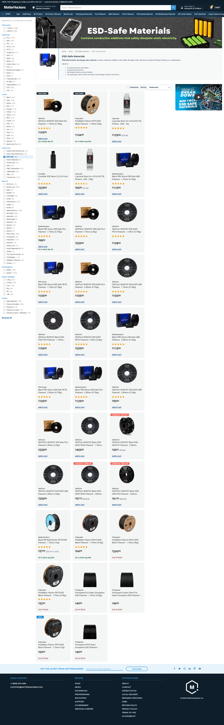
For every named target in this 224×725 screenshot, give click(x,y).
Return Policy (129, 705)
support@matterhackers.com (26, 687)
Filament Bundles (15, 304)
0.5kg (10, 280)
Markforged (12, 219)
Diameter (6, 25)
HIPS (9, 76)
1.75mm (12, 28)
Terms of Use (129, 712)
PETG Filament (128, 14)
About (125, 683)
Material (6, 35)
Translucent (13, 177)
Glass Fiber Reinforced (16, 154)
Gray (10, 100)
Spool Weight (8, 277)
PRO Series (12, 234)
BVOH (10, 73)
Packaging (7, 267)
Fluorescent (12, 163)
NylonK (10, 228)
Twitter (179, 668)
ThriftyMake (13, 257)
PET (9, 44)
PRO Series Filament (145, 14)
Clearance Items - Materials (18, 313)
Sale (18, 14)
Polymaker (12, 240)
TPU (10, 87)
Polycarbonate (13, 79)
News (78, 687)
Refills (11, 270)
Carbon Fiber (12, 64)
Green (11, 115)
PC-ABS (10, 82)
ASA (9, 55)
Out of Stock (117, 557)
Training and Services (84, 14)
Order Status (129, 691)
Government (81, 705)
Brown (10, 127)
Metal (10, 61)
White (10, 103)
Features (6, 148)
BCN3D (10, 193)
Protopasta (12, 237)
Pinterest (194, 668)
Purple (10, 121)
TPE (9, 90)
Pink (9, 124)
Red (10, 106)
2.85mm (11, 31)
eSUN (10, 199)
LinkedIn (189, 668)
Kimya (10, 207)
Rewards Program (132, 698)
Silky (10, 174)
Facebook (174, 668)
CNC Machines (200, 14)
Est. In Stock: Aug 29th (83, 141)
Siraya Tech (12, 246)
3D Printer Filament (53, 14)
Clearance (134, 87)
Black (10, 97)
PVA (9, 67)
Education (80, 698)
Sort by (143, 87)
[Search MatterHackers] (173, 7)
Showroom (81, 691)
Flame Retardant (13, 160)
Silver (10, 138)
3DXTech (11, 184)
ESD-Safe (11, 157)
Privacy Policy (129, 709)
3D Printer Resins (184, 14)
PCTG (10, 49)
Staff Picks (27, 14)
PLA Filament (100, 14)
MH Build (12, 213)
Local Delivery (130, 694)
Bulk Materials (14, 301)
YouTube (199, 668)
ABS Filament (113, 14)
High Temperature (14, 168)
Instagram (184, 668)
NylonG (11, 225)
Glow (10, 166)
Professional (82, 694)
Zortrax (10, 263)
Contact (126, 687)
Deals (4, 298)
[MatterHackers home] (15, 8)
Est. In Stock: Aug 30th (46, 558)
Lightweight (12, 171)
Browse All (7, 318)
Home (64, 51)
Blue (10, 118)
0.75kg (11, 283)
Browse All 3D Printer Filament (17, 21)
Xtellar (10, 251)
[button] (44, 7)
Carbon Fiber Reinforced (17, 151)
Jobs (124, 701)
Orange (11, 109)
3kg (9, 288)
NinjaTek (11, 222)
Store (71, 51)
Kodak (10, 205)
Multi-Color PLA (14, 144)
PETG (10, 47)
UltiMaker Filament (15, 260)
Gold (10, 135)
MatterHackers (14, 210)
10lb (9, 294)
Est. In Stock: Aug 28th (83, 558)
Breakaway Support (15, 70)
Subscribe (137, 669)
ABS (10, 41)
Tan (9, 129)
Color (4, 94)
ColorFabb (12, 196)
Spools (11, 273)
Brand (5, 181)
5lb (9, 291)
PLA (10, 38)
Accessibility (129, 716)
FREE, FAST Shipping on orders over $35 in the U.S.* (22, 2)
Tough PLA (12, 52)
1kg (10, 286)
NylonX (10, 231)
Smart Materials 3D (14, 248)
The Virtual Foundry (15, 254)
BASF (9, 190)
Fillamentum (13, 202)
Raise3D (11, 243)
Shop (77, 683)
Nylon (10, 58)
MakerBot (11, 216)
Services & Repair (84, 709)
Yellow (11, 112)
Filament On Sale (14, 310)
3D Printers (38, 14)
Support (79, 701)
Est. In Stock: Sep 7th (45, 141)
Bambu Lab (68, 14)
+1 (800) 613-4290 (65, 2)
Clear (10, 132)
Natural (11, 141)
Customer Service (51, 2)
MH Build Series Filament (165, 14)
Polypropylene (13, 85)
